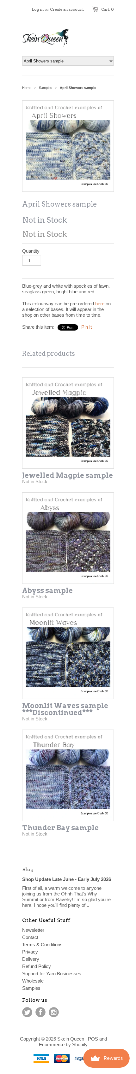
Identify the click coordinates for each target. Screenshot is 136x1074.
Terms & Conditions (42, 944)
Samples (45, 88)
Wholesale (33, 980)
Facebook (40, 1012)
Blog (28, 869)
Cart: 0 (107, 9)
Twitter (27, 1012)
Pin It (86, 327)
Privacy (30, 951)
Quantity (31, 251)
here (99, 303)
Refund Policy (36, 966)
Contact (30, 937)
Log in (38, 9)
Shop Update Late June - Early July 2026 (66, 879)
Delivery (30, 959)
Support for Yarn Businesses (51, 973)
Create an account (67, 9)
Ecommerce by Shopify (63, 1044)
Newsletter (33, 930)
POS (93, 1039)
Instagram (54, 1012)
